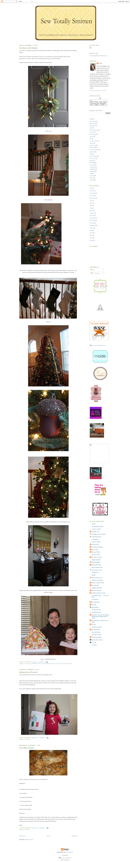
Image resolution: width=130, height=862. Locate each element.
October (92, 195)
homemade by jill (96, 565)
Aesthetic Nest (95, 531)
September (92, 198)
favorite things (55, 663)
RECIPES (26, 829)
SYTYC (94, 624)
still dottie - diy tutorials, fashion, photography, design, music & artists (100, 616)
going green (93, 145)
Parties (91, 160)
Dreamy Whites (96, 552)
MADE (93, 575)
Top (91, 173)
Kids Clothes (93, 156)
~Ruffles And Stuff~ (97, 588)
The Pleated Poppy (97, 637)
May (91, 205)
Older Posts (74, 836)
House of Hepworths (97, 567)
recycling (92, 165)
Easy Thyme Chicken (26, 748)
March (91, 210)
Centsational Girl (96, 537)
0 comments (41, 737)
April (91, 208)
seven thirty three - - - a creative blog (100, 596)
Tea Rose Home (96, 629)
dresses (91, 136)
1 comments (41, 662)
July (91, 200)
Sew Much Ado (96, 602)
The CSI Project (96, 632)
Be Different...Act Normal (98, 534)
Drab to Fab (95, 549)
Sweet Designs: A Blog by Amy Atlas (100, 621)
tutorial (92, 176)
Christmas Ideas (36, 663)
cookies (92, 132)
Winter (91, 178)
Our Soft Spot (95, 585)
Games (91, 143)
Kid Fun (92, 152)
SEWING (92, 169)
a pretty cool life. (96, 529)
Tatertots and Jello (97, 627)
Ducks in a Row (96, 554)
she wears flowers (96, 610)
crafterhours (95, 539)
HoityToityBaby (96, 562)
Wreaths (70, 663)
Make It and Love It (97, 577)
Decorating (45, 663)
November (92, 193)
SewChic (94, 604)
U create (94, 642)
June (91, 188)
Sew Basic (92, 167)
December (92, 218)
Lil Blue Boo (95, 572)
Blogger (69, 852)
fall (90, 139)
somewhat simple (96, 612)
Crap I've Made (96, 542)
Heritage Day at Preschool (28, 672)
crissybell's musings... (97, 547)
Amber (100, 63)
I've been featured (94, 149)
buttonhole (92, 126)
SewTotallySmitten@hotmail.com (98, 55)
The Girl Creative (96, 634)
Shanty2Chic (95, 607)
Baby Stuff (92, 123)
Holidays (63, 663)
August (91, 228)
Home (48, 836)
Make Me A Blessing (97, 580)
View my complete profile (98, 90)
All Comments (96, 273)
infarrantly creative (97, 570)
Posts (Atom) (29, 839)
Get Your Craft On (97, 557)
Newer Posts (22, 836)
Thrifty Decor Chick (97, 640)
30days (93, 524)
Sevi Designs (95, 599)
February (92, 213)
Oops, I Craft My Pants (98, 582)
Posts (93, 270)
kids (91, 154)
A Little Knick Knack (97, 526)
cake (91, 128)
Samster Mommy (96, 590)
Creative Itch (95, 544)
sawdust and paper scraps (98, 593)
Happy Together (96, 560)
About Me (27, 663)
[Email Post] (46, 662)
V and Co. (94, 645)
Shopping (92, 171)
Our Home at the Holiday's (28, 48)
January (92, 190)
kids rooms (92, 158)
